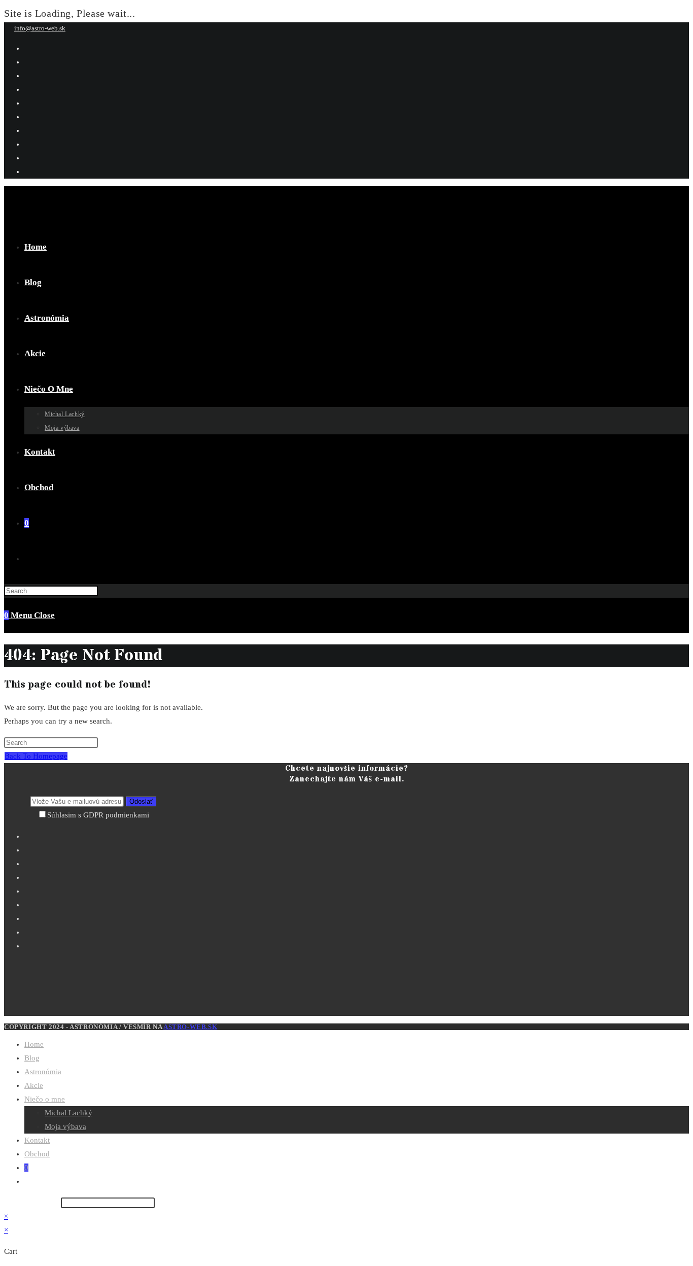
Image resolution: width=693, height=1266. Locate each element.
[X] (357, 835)
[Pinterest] (357, 890)
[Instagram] (357, 862)
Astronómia (42, 1072)
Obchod (37, 1154)
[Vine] (357, 917)
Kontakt (37, 1140)
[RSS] (357, 944)
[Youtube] (357, 931)
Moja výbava (65, 1126)
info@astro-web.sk (39, 28)
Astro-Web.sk (190, 1027)
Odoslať (141, 801)
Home (34, 1044)
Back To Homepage (36, 756)
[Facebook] (357, 849)
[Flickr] (357, 903)
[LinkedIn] (357, 876)
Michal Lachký (68, 1113)
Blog (32, 1058)
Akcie (33, 1085)
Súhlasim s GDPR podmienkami (98, 815)
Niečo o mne (44, 1099)
